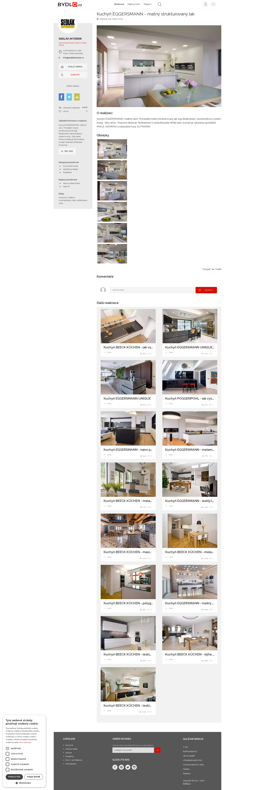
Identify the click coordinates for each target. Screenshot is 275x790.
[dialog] (24, 751)
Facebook (61, 97)
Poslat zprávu (75, 67)
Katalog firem (134, 4)
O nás (185, 747)
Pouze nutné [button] (33, 777)
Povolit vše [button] (14, 777)
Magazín (147, 4)
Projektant (67, 172)
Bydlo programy (190, 751)
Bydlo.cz (186, 783)
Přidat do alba (122, 155)
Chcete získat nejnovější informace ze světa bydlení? (132, 745)
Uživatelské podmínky (192, 760)
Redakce (186, 773)
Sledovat (75, 75)
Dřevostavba (70, 764)
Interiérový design (70, 169)
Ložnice (68, 753)
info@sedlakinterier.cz (73, 58)
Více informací (25, 742)
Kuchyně (69, 745)
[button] (24, 783)
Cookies (186, 769)
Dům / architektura (73, 760)
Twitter (69, 97)
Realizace (119, 4)
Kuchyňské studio (70, 166)
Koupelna (69, 756)
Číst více (68, 151)
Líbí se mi (208, 290)
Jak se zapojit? (189, 756)
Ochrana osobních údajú (193, 765)
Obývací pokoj (71, 749)
